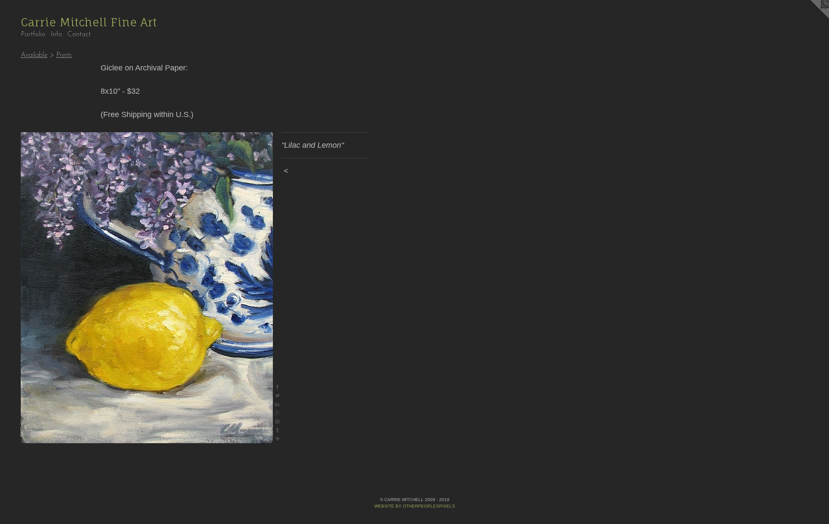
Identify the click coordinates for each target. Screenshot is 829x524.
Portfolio (33, 34)
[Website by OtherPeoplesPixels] (811, 17)
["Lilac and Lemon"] (147, 287)
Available (34, 55)
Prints (64, 55)
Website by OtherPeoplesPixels (414, 506)
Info (56, 34)
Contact (79, 34)
